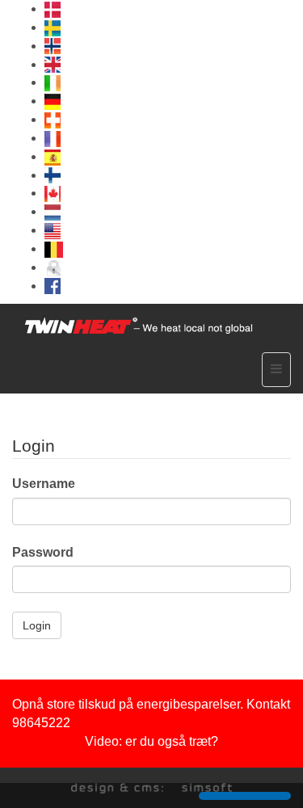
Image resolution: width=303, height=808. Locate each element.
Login (37, 625)
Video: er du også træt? (151, 741)
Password (43, 552)
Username (43, 483)
